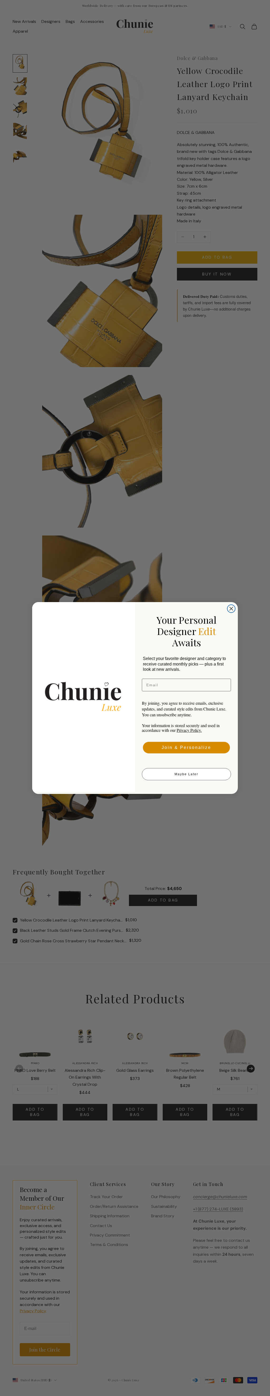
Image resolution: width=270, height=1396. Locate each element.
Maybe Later (186, 774)
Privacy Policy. (189, 730)
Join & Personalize (186, 747)
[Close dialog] (231, 609)
